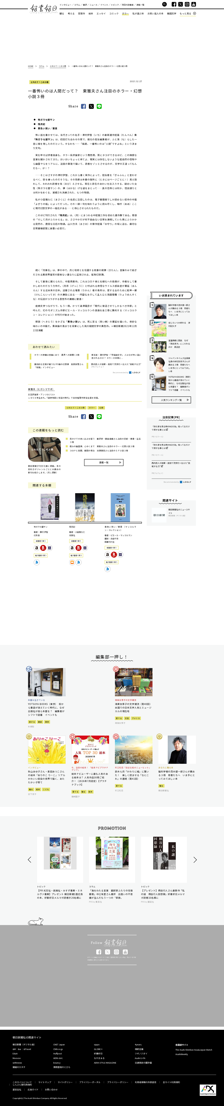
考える (71, 13)
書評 (85, 4)
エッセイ (101, 13)
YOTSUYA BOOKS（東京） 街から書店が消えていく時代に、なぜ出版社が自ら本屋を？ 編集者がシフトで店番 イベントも (179, 383)
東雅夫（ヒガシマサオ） (41, 389)
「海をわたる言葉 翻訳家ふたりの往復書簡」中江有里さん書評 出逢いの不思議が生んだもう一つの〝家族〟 (111, 894)
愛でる (119, 718)
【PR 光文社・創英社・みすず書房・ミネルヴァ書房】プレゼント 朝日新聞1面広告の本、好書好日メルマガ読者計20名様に (60, 894)
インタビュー (65, 4)
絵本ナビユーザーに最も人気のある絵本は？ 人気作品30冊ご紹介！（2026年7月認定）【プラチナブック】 (89, 779)
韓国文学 (171, 13)
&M (14, 1049)
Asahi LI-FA (140, 1058)
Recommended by (121, 372)
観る (62, 13)
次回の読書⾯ (127, 4)
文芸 (127, 718)
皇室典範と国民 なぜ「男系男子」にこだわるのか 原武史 (179, 343)
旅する (32, 722)
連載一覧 (140, 4)
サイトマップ (44, 1082)
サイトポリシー (65, 1082)
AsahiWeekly (181, 1054)
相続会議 (139, 1049)
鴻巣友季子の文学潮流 (125, 700)
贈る (31, 789)
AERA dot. (58, 1058)
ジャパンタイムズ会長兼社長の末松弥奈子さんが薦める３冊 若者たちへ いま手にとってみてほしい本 (179, 365)
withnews (17, 1062)
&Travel (27, 1049)
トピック (115, 4)
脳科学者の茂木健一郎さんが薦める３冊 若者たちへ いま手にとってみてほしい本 (179, 310)
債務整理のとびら (61, 1067)
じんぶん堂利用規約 (22, 1084)
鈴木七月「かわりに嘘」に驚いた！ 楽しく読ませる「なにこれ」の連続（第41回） (132, 775)
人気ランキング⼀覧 (171, 400)
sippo (97, 1044)
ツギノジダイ (141, 1053)
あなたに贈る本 (165, 767)
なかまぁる (99, 1058)
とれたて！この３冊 (39, 82)
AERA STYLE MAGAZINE (105, 1062)
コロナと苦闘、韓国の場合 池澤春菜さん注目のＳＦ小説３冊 (99, 450)
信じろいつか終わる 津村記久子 (179, 324)
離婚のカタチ (19, 1067)
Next (195, 860)
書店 (40, 722)
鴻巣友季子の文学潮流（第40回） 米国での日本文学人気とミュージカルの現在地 (134, 707)
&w (19, 1049)
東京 (47, 722)
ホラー (125, 13)
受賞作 (81, 13)
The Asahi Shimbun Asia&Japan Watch (193, 1049)
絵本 (91, 13)
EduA (15, 1053)
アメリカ (136, 718)
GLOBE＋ (98, 1049)
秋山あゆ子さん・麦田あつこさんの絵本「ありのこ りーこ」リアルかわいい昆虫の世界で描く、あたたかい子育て (46, 777)
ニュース (93, 4)
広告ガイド (33, 1089)
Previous (30, 860)
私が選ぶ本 (138, 13)
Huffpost (57, 1053)
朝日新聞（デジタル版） (24, 1044)
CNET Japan (59, 1044)
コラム (77, 4)
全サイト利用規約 (171, 1082)
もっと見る (185, 13)
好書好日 (43, 9)
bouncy (57, 1062)
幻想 (101, 407)
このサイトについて (22, 1082)
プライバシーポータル (90, 1082)
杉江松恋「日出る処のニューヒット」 (133, 767)
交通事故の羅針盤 (143, 1062)
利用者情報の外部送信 (145, 1082)
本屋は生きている (36, 700)
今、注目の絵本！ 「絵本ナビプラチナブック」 (89, 768)
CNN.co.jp (58, 1049)
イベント (104, 4)
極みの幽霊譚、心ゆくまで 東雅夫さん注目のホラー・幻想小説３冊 (102, 446)
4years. (138, 1044)
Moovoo (17, 1058)
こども (46, 789)
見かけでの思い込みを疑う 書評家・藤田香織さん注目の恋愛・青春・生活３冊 (105, 440)
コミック (114, 13)
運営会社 (17, 1089)
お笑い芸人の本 (155, 13)
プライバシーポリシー (117, 1082)
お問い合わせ (51, 1089)
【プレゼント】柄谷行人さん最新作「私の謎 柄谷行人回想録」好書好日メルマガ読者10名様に (163, 894)
